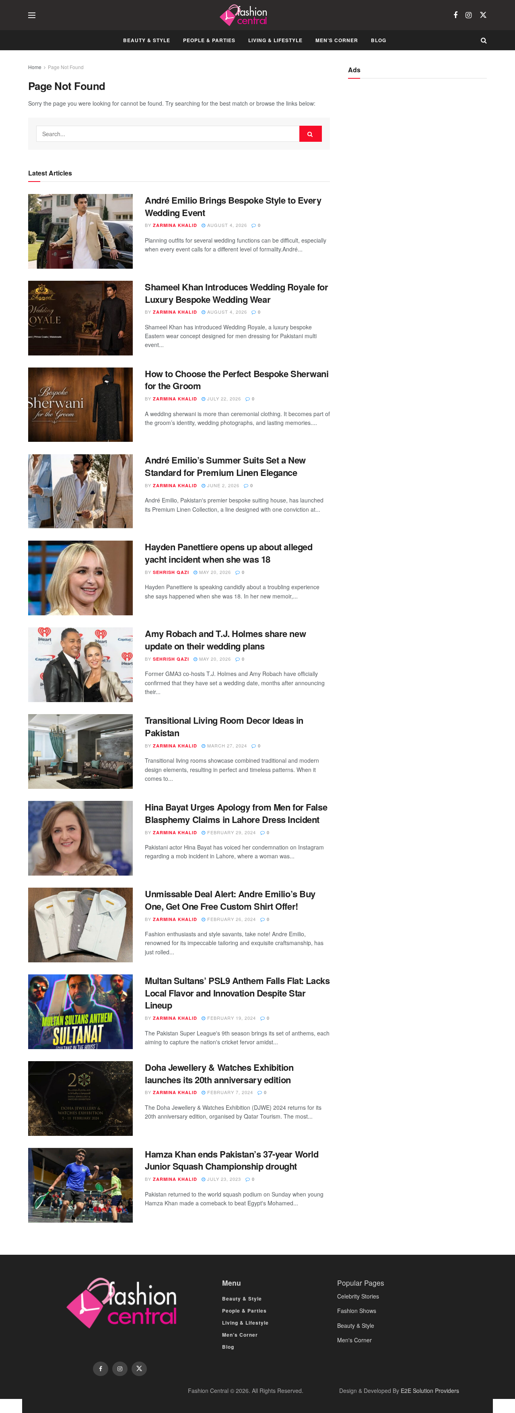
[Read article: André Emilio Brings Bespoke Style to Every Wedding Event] (80, 231)
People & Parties (209, 40)
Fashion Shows (356, 1311)
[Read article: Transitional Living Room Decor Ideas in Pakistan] (80, 751)
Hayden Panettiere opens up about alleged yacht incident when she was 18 (228, 553)
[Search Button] (484, 40)
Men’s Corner (336, 40)
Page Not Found (66, 66)
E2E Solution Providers (430, 1390)
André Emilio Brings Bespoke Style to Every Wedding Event (233, 206)
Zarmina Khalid (175, 225)
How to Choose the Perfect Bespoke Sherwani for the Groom (237, 379)
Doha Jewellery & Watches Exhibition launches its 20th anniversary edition (219, 1073)
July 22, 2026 (223, 398)
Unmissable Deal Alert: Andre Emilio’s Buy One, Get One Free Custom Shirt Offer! (230, 900)
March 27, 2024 (226, 745)
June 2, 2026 (222, 485)
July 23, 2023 (223, 1179)
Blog (378, 40)
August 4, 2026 (226, 225)
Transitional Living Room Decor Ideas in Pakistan (224, 726)
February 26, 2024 (231, 919)
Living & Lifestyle (275, 40)
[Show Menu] (31, 15)
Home (34, 66)
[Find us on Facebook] (455, 15)
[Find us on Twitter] (483, 15)
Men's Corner (354, 1340)
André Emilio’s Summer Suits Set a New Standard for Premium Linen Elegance (225, 466)
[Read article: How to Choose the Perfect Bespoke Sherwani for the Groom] (80, 405)
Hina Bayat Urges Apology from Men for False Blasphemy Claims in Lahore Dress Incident (236, 813)
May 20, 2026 (214, 572)
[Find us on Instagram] (469, 15)
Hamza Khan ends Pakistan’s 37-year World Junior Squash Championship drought (231, 1160)
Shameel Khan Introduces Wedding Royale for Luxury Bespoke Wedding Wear (236, 293)
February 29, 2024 (231, 832)
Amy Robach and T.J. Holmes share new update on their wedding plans (225, 639)
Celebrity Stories (358, 1296)
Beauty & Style (146, 40)
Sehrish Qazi (171, 572)
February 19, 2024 (231, 1018)
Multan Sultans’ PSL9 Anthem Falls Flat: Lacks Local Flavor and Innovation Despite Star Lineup (237, 993)
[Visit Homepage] (244, 15)
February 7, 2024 (229, 1092)
